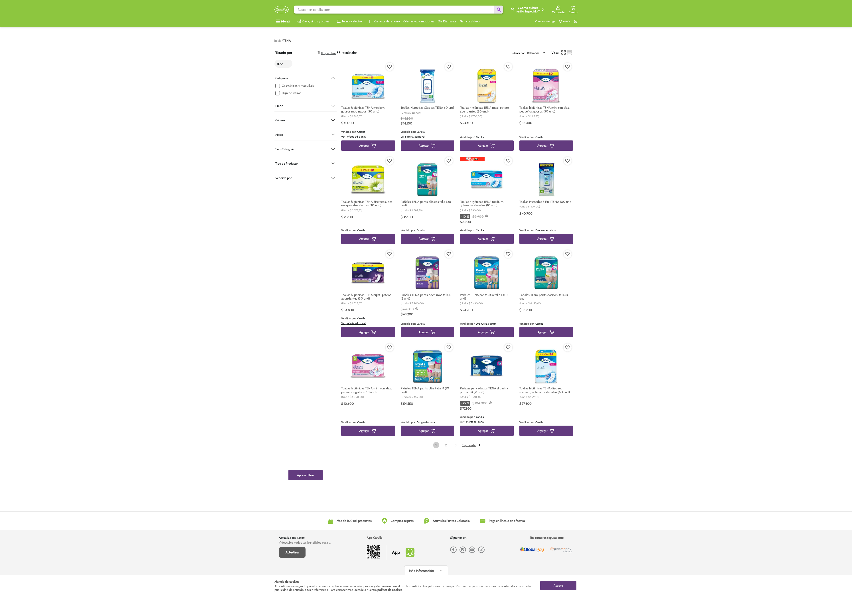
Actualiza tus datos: (292, 537)
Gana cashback (470, 21)
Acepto (558, 586)
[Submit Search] (498, 10)
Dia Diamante (447, 21)
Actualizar (292, 552)
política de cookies (389, 590)
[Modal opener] (415, 118)
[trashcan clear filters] (318, 53)
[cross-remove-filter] (287, 64)
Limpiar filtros (328, 53)
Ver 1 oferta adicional (353, 136)
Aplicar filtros (305, 475)
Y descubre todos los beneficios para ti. (305, 542)
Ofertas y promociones (418, 21)
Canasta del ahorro (387, 21)
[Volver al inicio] (281, 10)
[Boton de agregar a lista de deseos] (389, 67)
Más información (421, 571)
